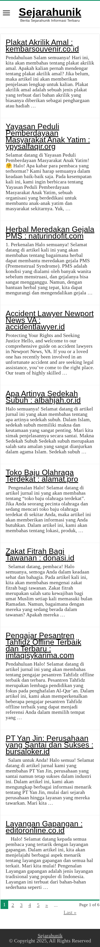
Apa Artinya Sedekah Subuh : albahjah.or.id (43, 396)
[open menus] (6, 13)
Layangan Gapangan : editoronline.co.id (44, 826)
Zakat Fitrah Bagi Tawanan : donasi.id (40, 554)
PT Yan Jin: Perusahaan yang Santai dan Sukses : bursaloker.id (49, 745)
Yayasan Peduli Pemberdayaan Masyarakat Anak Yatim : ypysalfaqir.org (48, 136)
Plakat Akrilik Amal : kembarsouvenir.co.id (42, 45)
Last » (70, 912)
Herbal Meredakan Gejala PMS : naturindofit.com (50, 232)
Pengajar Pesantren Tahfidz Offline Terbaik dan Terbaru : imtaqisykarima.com (43, 645)
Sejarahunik (50, 12)
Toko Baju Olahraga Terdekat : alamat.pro (42, 475)
